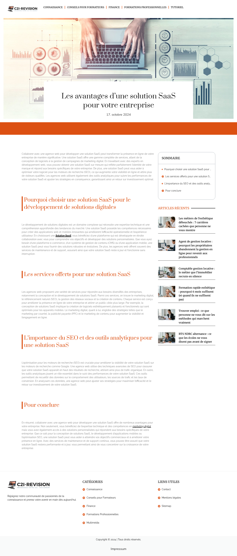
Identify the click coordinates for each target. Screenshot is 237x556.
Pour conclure (173, 190)
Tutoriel (177, 7)
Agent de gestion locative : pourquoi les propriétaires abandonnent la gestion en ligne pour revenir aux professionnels (196, 249)
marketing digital (142, 426)
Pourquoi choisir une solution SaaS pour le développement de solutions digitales (188, 169)
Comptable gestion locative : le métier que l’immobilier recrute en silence (197, 272)
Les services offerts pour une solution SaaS (188, 176)
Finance (114, 7)
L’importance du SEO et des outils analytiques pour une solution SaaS (188, 183)
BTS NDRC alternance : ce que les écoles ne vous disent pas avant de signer (195, 337)
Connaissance (53, 7)
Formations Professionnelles (145, 7)
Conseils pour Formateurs (85, 7)
